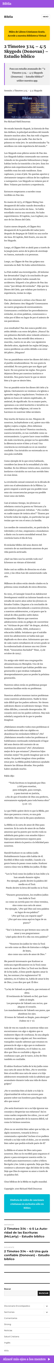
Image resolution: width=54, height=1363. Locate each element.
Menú (45, 17)
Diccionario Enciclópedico (17, 1306)
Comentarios (10, 1318)
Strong (7, 1324)
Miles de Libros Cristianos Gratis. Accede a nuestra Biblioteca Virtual (27, 33)
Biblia (7, 4)
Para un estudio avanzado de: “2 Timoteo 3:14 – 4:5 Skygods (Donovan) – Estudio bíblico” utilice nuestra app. (27, 74)
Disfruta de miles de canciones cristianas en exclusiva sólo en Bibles (27, 1204)
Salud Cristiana (11, 1336)
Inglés (7, 1343)
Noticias (8, 1330)
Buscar (7, 1289)
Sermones (9, 1312)
